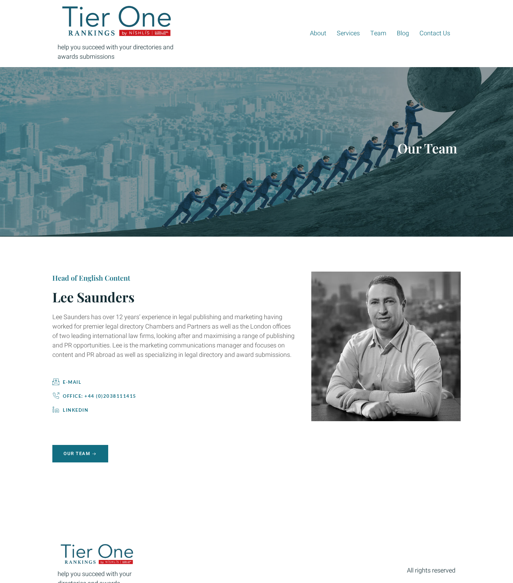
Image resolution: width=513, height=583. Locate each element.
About (318, 33)
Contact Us (434, 33)
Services (348, 33)
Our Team (77, 453)
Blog (403, 33)
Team (378, 33)
